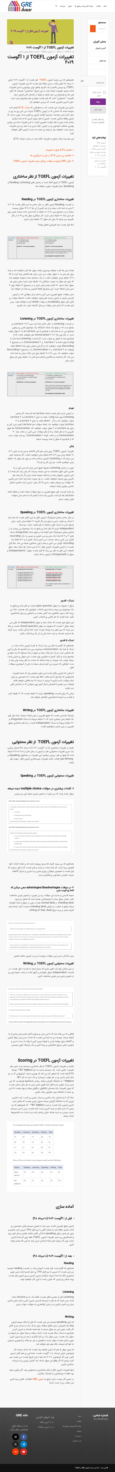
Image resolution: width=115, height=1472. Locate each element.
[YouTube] (23, 1451)
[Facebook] (23, 1437)
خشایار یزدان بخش (26, 51)
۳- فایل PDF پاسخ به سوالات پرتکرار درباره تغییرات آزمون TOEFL (43, 161)
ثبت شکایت (76, 1441)
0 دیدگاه (59, 51)
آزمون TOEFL (46, 51)
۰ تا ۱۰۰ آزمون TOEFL (46, 1427)
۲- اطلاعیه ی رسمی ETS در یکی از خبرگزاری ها (52, 156)
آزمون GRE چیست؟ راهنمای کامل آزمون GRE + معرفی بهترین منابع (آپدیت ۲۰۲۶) (98, 148)
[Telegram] (23, 1444)
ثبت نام (98, 109)
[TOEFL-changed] (40, 31)
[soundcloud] (15, 1451)
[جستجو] (56, 6)
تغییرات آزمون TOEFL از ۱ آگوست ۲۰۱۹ (50, 47)
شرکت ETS (24, 108)
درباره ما (78, 1436)
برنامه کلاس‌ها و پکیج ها (72, 1426)
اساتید (79, 1431)
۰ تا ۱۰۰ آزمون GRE (47, 1422)
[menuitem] (105, 6)
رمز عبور (103, 60)
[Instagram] (15, 1437)
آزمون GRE (38, 1379)
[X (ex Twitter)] (15, 1444)
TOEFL (43, 80)
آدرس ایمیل (101, 48)
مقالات (78, 1421)
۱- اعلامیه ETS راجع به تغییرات (59, 150)
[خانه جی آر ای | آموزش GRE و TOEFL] (20, 6)
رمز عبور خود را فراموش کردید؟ (97, 121)
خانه (79, 1416)
